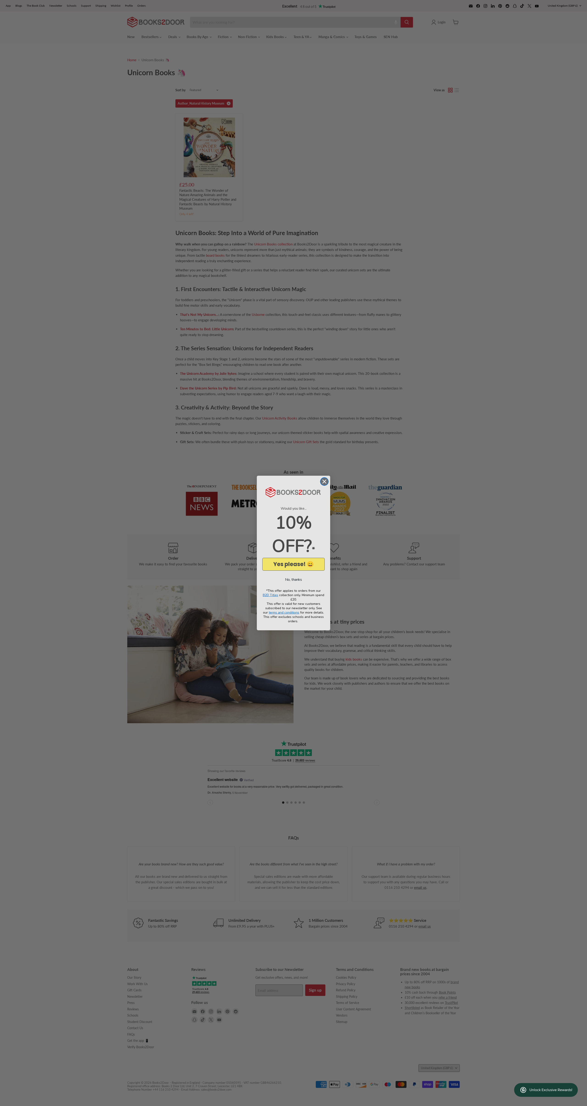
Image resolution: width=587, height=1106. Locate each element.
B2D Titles (270, 595)
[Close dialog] (324, 482)
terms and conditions (284, 612)
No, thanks (293, 579)
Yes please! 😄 (293, 564)
